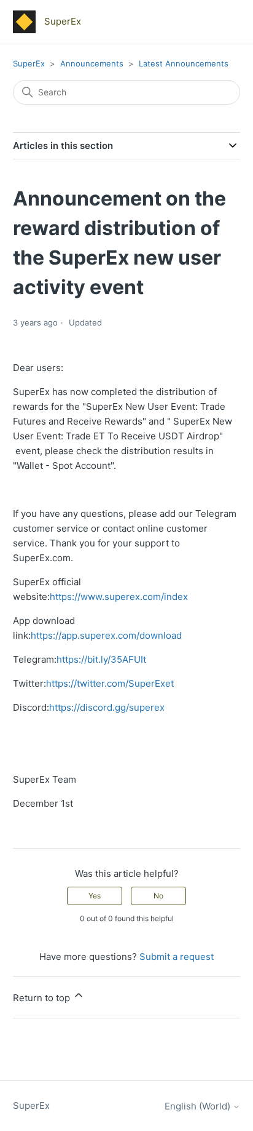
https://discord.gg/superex (107, 707)
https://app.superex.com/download (106, 635)
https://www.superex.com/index (119, 596)
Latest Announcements (183, 63)
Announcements (93, 63)
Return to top (42, 998)
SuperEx (29, 63)
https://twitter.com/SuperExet (110, 683)
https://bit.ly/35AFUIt (101, 659)
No (158, 895)
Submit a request (176, 956)
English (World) (199, 1106)
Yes (94, 895)
